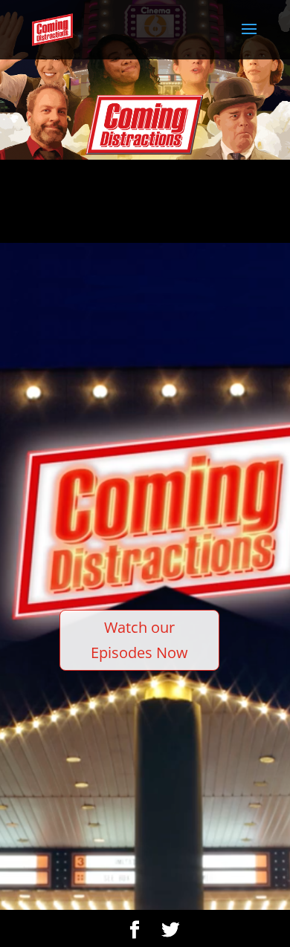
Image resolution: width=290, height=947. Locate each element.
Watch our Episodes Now (139, 640)
